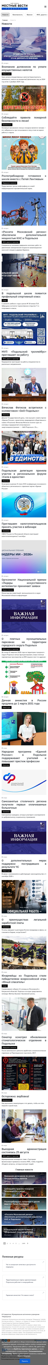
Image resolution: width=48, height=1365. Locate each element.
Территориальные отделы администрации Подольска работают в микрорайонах (21, 1281)
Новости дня (6, 74)
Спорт (5, 300)
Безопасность (18, 15)
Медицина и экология (9, 183)
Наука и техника (8, 590)
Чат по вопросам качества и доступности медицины (21, 1266)
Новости (5, 15)
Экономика (6, 531)
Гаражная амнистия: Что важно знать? (20, 1295)
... (19, 1243)
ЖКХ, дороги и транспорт (11, 242)
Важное (29, 15)
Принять (25, 1361)
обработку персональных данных (25, 1349)
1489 (23, 1243)
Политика (6, 415)
